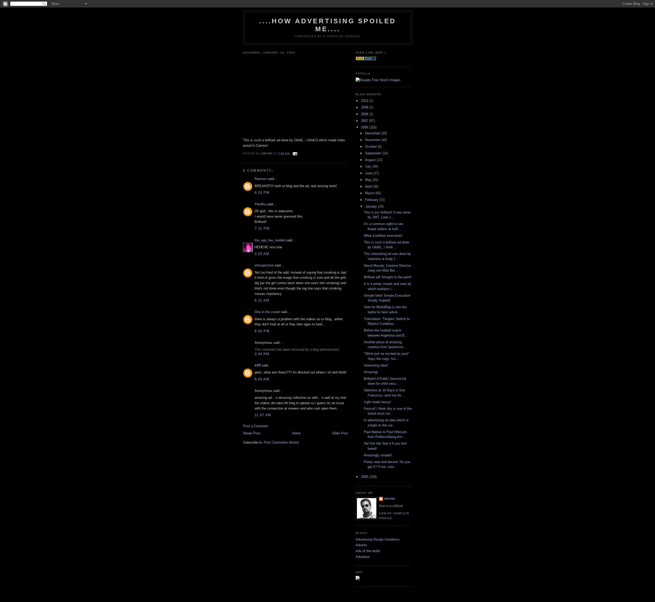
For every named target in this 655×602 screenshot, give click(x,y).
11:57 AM (263, 415)
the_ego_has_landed (270, 240)
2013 (365, 101)
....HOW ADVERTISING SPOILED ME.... (327, 25)
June (369, 173)
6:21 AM (262, 300)
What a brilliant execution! (383, 236)
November (373, 140)
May (369, 180)
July (368, 166)
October (371, 146)
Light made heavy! (377, 402)
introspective (264, 265)
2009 (365, 107)
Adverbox (363, 557)
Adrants (361, 545)
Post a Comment (255, 426)
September (373, 153)
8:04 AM (262, 379)
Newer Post (251, 433)
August (371, 160)
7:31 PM (262, 228)
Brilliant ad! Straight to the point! (388, 277)
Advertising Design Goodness (378, 539)
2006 (365, 127)
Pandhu (260, 204)
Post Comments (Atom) (281, 442)
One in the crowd (267, 312)
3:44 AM (262, 354)
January (371, 206)
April (369, 186)
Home (296, 433)
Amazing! (371, 372)
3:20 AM (262, 254)
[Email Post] (294, 153)
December (373, 133)
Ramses (261, 179)
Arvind (389, 498)
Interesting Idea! (376, 365)
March (370, 193)
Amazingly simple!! (378, 455)
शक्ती (258, 365)
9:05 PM (262, 331)
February (372, 200)
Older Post (340, 433)
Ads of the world (368, 551)
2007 (365, 121)
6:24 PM (262, 193)
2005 (365, 477)
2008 (365, 114)
